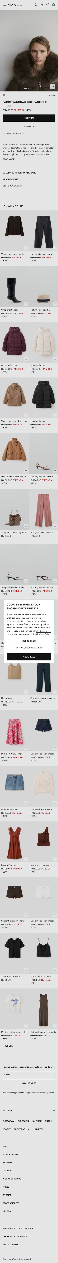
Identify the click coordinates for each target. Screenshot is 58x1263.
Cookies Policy (43, 634)
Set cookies (29, 641)
